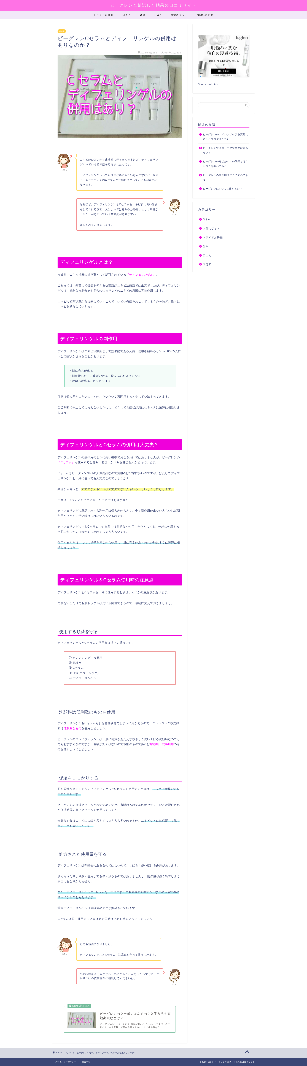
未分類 (207, 264)
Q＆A (158, 15)
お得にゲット (179, 15)
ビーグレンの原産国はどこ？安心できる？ (225, 177)
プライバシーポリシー (65, 1062)
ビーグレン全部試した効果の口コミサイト (153, 5)
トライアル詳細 (104, 15)
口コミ (126, 15)
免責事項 (86, 1062)
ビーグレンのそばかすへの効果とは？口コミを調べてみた (225, 163)
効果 (143, 15)
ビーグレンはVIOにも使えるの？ (222, 188)
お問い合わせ (205, 15)
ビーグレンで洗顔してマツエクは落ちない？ (225, 150)
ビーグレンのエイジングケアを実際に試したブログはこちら (225, 136)
